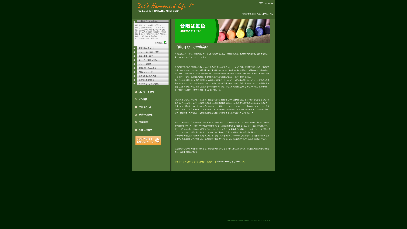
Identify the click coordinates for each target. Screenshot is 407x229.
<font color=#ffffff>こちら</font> (228, 162)
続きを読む (159, 42)
